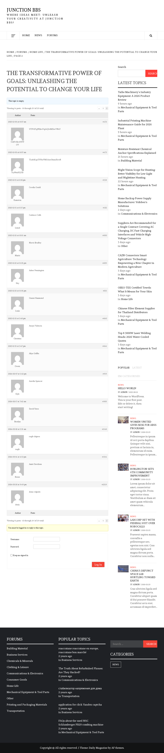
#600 (104, 235)
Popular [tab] (124, 367)
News (38, 35)
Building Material (131, 160)
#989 (104, 401)
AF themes (117, 747)
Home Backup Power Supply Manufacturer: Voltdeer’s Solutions (134, 202)
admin (124, 392)
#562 (105, 208)
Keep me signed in (20, 555)
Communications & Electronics (139, 213)
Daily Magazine (98, 747)
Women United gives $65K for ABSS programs (143, 425)
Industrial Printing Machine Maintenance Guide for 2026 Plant (135, 124)
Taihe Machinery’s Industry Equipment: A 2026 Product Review (134, 96)
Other (124, 246)
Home (26, 35)
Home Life (127, 299)
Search (122, 66)
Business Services (17, 654)
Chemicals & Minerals (20, 660)
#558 (105, 180)
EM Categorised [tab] (129, 376)
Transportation (16, 710)
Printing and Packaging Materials (27, 704)
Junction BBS (24, 10)
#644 (104, 346)
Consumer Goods (17, 679)
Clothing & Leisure (18, 667)
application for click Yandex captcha (80, 704)
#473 (105, 152)
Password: (14, 547)
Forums (52, 35)
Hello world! (127, 388)
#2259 (104, 484)
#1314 (104, 457)
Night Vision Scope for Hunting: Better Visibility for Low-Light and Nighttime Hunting (136, 173)
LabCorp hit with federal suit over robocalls (142, 523)
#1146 (104, 429)
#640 (104, 318)
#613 (105, 291)
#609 (104, 263)
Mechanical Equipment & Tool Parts (28, 692)
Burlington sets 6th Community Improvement (142, 472)
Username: (14, 539)
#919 (105, 374)
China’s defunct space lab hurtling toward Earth (142, 575)
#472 (105, 122)
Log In (98, 564)
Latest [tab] (137, 367)
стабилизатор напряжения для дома (80, 688)
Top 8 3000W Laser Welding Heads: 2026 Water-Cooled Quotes (134, 337)
